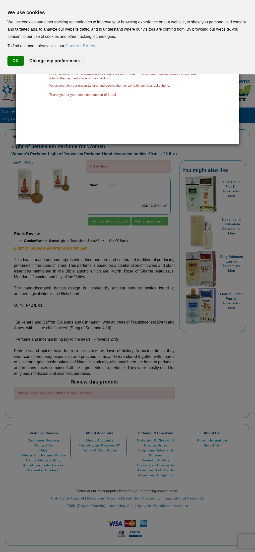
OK (15, 61)
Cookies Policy (80, 46)
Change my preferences (54, 61)
